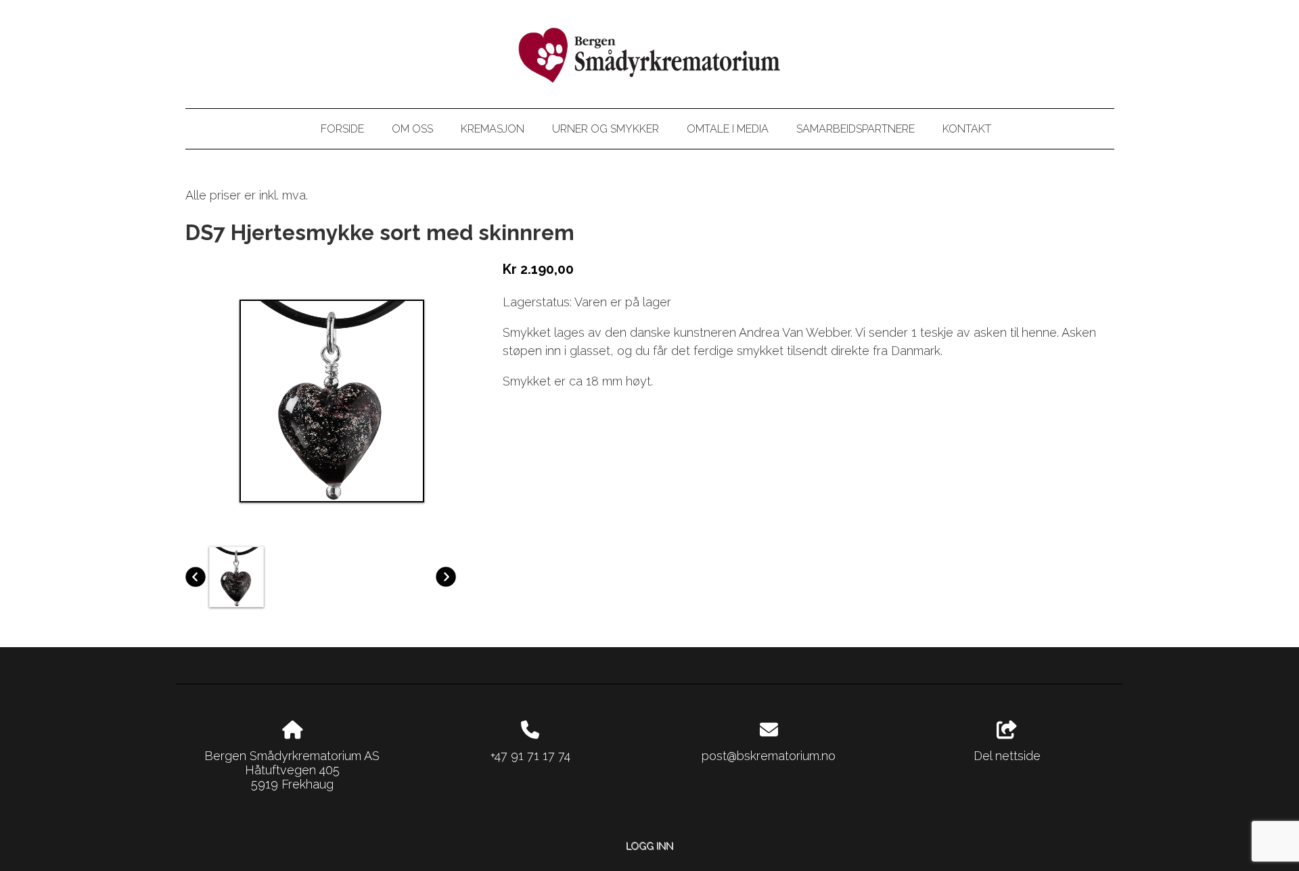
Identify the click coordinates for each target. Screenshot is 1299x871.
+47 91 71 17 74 (530, 756)
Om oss (412, 128)
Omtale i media (728, 128)
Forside (342, 128)
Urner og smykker (605, 128)
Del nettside (1007, 756)
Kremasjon (492, 128)
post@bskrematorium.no (769, 756)
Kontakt (966, 128)
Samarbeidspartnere (855, 128)
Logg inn (649, 845)
